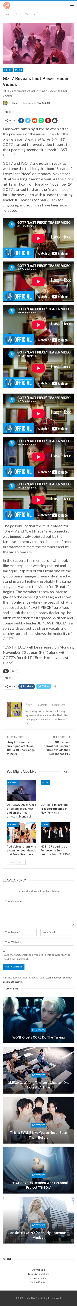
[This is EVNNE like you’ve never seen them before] (38, 1120)
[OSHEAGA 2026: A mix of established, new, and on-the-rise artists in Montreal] (21, 790)
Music (18, 70)
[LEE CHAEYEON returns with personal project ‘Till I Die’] (38, 1170)
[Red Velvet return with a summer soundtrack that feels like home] (21, 832)
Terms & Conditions (38, 1273)
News (45, 824)
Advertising (38, 1269)
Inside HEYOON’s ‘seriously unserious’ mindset (38, 1235)
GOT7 (14, 671)
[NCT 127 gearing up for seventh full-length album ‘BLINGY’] (55, 832)
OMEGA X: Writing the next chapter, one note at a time (39, 1085)
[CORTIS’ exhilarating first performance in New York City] (55, 790)
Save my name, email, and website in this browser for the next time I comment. (37, 956)
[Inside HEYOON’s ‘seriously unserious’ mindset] (38, 1220)
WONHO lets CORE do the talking (38, 1037)
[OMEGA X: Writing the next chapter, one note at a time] (38, 1070)
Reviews (13, 782)
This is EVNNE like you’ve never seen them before (38, 1135)
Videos (8, 70)
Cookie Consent (38, 1282)
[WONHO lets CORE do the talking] (38, 1020)
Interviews (38, 1030)
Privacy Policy (38, 1278)
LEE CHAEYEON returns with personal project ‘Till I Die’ (39, 1185)
